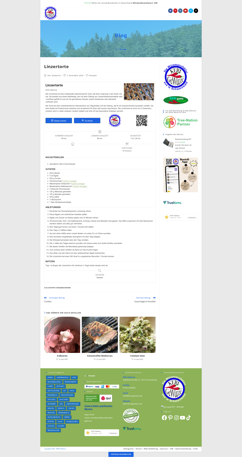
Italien (71, 408)
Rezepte (123, 49)
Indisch (61, 408)
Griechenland (73, 404)
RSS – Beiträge (177, 407)
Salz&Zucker (72, 421)
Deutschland (53, 391)
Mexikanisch (64, 413)
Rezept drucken (60, 120)
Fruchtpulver (67, 395)
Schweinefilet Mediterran (100, 355)
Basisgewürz (70, 382)
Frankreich (52, 395)
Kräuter (51, 413)
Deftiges (60, 386)
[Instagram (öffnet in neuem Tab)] (180, 10)
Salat (60, 421)
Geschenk (63, 399)
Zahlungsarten (128, 449)
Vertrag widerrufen (121, 454)
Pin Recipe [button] (88, 120)
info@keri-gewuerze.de (132, 396)
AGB (171, 449)
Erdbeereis (62, 355)
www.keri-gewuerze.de (132, 404)
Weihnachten (53, 430)
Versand (182, 148)
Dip (64, 391)
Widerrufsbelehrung (151, 449)
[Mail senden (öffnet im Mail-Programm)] (191, 10)
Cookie (195, 449)
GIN (61, 404)
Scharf (61, 426)
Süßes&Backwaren (63, 288)
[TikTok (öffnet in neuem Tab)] (196, 10)
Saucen (51, 426)
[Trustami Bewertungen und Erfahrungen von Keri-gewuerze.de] (172, 202)
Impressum (164, 449)
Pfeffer (51, 421)
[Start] (116, 49)
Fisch (72, 391)
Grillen (51, 408)
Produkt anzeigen (69, 181)
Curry (50, 386)
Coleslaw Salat (137, 355)
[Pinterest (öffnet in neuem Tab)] (175, 10)
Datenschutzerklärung (183, 449)
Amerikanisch (62, 377)
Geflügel (51, 399)
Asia (74, 377)
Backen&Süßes (54, 382)
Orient (67, 417)
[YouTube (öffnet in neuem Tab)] (185, 10)
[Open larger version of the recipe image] (139, 91)
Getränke (52, 404)
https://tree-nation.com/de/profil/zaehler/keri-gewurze (98, 417)
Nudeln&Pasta (54, 417)
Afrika (50, 377)
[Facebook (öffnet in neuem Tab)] (170, 10)
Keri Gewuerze (54, 75)
